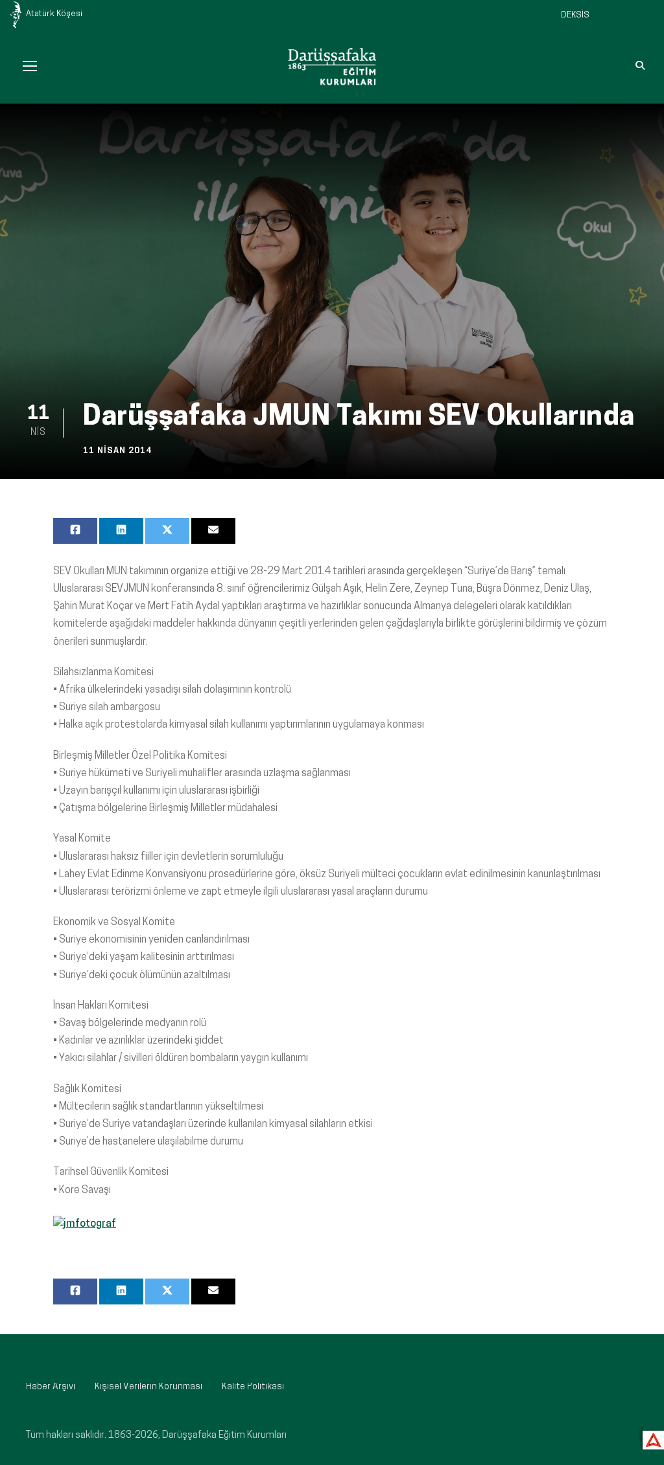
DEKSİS (575, 15)
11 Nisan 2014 (117, 451)
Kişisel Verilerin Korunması (148, 1387)
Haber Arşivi (50, 1387)
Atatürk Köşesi (54, 14)
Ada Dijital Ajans (650, 1438)
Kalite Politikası (253, 1387)
